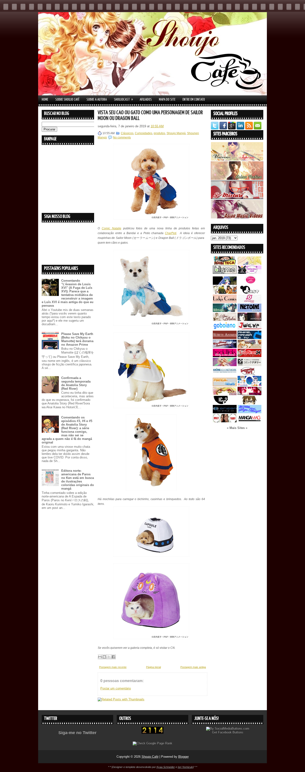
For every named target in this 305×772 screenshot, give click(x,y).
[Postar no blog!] (104, 656)
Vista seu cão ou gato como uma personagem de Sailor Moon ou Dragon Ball (150, 115)
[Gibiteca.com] (225, 264)
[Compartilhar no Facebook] (113, 656)
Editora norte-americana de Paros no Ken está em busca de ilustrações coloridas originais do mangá (77, 479)
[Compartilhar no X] (109, 656)
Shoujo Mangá (176, 133)
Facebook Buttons (230, 732)
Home (45, 99)
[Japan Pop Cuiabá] (249, 302)
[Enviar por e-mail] (99, 656)
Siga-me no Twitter (77, 732)
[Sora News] (249, 356)
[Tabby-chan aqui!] (249, 273)
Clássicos (127, 133)
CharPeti (170, 233)
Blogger (183, 756)
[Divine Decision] (249, 347)
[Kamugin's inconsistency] (225, 365)
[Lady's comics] (225, 302)
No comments (122, 137)
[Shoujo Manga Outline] (225, 394)
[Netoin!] (249, 311)
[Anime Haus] (249, 320)
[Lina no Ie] (249, 264)
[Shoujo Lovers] (249, 385)
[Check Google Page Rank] (152, 743)
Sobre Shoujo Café (67, 99)
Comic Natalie (111, 228)
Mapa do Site (167, 99)
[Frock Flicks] (225, 356)
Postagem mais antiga (193, 667)
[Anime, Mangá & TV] (249, 338)
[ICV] (225, 403)
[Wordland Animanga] (225, 347)
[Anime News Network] (225, 374)
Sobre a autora (96, 99)
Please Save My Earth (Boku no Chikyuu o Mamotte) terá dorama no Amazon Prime (77, 339)
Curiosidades (143, 133)
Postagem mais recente (113, 667)
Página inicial (153, 667)
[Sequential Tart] (249, 374)
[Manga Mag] (249, 421)
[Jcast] (249, 293)
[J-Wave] (249, 329)
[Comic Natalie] (249, 365)
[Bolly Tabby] (225, 421)
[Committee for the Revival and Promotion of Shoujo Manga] (249, 412)
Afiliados (146, 99)
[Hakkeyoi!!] (249, 403)
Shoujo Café (150, 756)
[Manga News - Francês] (225, 385)
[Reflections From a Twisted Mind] (225, 293)
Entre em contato (194, 99)
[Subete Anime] (225, 338)
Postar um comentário (115, 688)
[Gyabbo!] (225, 283)
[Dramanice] (249, 283)
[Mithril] (225, 311)
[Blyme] (225, 273)
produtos (159, 133)
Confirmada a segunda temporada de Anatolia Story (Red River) (76, 383)
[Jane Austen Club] (225, 320)
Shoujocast (123, 99)
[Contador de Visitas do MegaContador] (152, 732)
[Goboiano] (225, 329)
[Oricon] (225, 412)
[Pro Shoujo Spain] (249, 394)
